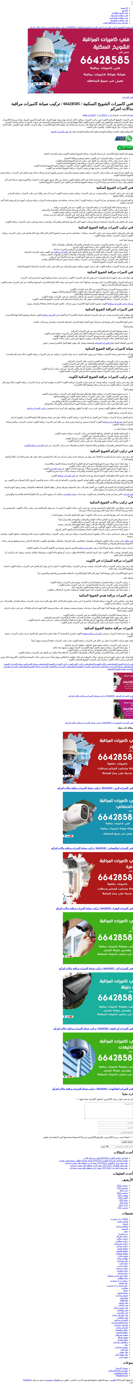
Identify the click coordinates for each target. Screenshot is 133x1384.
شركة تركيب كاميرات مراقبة (120, 304)
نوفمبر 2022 (123, 1195)
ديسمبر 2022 (122, 1193)
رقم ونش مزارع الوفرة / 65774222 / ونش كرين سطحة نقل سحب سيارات (96, 1163)
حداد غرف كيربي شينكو (118, 1276)
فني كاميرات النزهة (59, 132)
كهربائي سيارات (121, 1325)
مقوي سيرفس (121, 1335)
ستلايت (125, 1288)
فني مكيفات (122, 1318)
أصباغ (125, 1224)
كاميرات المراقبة (102, 343)
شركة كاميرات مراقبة (112, 422)
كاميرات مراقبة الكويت (34, 445)
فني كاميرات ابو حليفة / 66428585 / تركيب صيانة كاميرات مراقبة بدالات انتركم (93, 1028)
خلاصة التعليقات (121, 1373)
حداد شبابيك (123, 1273)
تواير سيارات (122, 1261)
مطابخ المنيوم (122, 1332)
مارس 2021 (123, 1208)
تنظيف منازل (122, 1258)
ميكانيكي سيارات (120, 1342)
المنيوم (125, 1229)
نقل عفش (123, 1352)
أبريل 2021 (123, 1205)
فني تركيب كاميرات (80, 664)
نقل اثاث (124, 1350)
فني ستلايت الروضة (119, 15)
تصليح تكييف (122, 1248)
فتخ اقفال (123, 1300)
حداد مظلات (122, 1278)
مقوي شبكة (123, 1337)
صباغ (125, 1290)
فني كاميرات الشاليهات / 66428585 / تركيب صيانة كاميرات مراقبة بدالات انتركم (92, 1088)
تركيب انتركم (122, 1236)
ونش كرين (123, 1357)
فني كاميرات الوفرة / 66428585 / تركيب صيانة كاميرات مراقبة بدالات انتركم (94, 908)
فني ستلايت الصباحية (119, 18)
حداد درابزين (122, 1266)
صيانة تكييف (122, 1293)
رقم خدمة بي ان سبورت (117, 1285)
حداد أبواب (123, 1263)
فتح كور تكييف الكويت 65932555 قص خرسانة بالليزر (105, 1158)
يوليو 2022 (123, 1200)
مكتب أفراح (123, 1340)
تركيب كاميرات (69, 494)
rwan (131, 115)
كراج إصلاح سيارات (119, 1322)
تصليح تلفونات (122, 1251)
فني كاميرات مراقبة (66, 476)
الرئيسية (124, 8)
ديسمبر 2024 (122, 1185)
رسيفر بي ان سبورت (119, 1281)
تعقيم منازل (123, 1256)
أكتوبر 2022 (123, 1198)
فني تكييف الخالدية (120, 13)
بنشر (126, 1231)
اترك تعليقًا (87, 115)
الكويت (113, 1380)
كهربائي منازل (122, 1327)
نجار (126, 1345)
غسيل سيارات (122, 1295)
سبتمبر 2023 (122, 1188)
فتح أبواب (124, 1298)
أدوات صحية (122, 1221)
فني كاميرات (127, 97)
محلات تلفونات (121, 1330)
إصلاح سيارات (122, 1226)
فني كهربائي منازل (120, 1315)
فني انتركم (128, 494)
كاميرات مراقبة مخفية (92, 633)
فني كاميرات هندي (14, 666)
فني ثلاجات (123, 1305)
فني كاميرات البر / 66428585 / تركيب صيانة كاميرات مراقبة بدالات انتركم (96, 968)
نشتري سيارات (121, 1347)
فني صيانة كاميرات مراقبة (115, 666)
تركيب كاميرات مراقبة (36, 408)
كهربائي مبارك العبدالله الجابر (115, 23)
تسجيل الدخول (121, 1368)
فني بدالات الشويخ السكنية (99, 664)
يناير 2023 (124, 1190)
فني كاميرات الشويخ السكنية (82, 666)
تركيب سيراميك (121, 1244)
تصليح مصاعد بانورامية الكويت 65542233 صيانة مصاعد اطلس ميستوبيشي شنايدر (93, 1160)
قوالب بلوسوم (52, 1380)
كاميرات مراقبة (60, 252)
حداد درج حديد (122, 1268)
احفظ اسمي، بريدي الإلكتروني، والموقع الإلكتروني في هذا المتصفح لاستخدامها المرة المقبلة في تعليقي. (86, 1137)
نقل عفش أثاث (121, 1354)
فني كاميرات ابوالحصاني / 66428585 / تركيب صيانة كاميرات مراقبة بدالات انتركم (92, 848)
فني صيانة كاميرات (34, 664)
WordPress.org (122, 1375)
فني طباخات (122, 1310)
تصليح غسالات (122, 1253)
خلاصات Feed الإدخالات (118, 1371)
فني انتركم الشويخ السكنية (121, 664)
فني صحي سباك (121, 1308)
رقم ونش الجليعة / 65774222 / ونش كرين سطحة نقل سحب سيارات (99, 1165)
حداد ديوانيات (122, 1271)
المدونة (125, 10)
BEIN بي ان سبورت (119, 1219)
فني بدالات (128, 541)
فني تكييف (123, 1303)
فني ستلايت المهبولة (119, 20)
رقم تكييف (123, 1283)
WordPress (27, 1380)
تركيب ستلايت (122, 1241)
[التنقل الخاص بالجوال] (132, 1)
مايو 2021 (124, 1203)
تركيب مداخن (122, 1246)
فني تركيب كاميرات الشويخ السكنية (57, 664)
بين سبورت (123, 1234)
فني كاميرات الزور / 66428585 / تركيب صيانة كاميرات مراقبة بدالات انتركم (95, 788)
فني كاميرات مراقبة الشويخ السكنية (37, 666)
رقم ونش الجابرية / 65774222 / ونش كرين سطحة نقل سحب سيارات (99, 1168)
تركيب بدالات (122, 1239)
